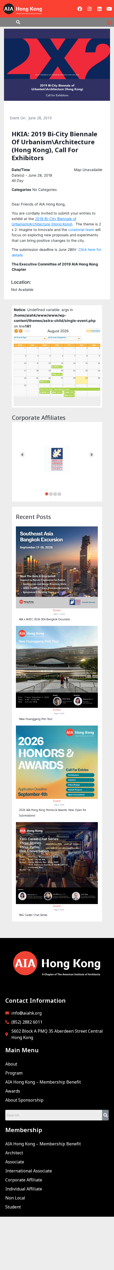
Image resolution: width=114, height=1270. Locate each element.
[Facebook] (80, 9)
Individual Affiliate (23, 1189)
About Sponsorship (24, 1100)
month (89, 331)
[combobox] (30, 338)
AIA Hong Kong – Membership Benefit (43, 1082)
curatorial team (81, 230)
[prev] (16, 331)
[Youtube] (109, 9)
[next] (20, 331)
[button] (109, 22)
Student (13, 1207)
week (94, 331)
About (11, 1064)
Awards (12, 1091)
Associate (14, 1162)
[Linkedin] (99, 9)
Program (14, 1073)
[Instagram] (89, 9)
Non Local (15, 1198)
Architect (14, 1153)
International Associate (28, 1171)
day (98, 331)
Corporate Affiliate (23, 1180)
